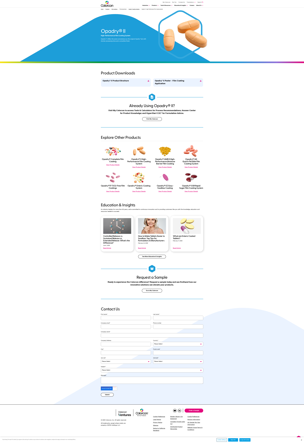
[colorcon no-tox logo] (142, 412)
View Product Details (113, 165)
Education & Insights (180, 5)
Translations (190, 2)
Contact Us (181, 2)
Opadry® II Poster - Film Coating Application (169, 82)
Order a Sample (194, 410)
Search (200, 2)
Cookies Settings (222, 439)
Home (102, 9)
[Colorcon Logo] (108, 4)
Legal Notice (157, 419)
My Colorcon (166, 2)
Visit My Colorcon (152, 119)
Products (154, 5)
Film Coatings (114, 9)
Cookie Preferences (159, 416)
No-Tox (174, 2)
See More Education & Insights (152, 256)
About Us (198, 5)
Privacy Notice (157, 422)
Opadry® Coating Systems (134, 9)
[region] (152, 440)
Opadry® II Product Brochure (116, 81)
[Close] (301, 440)
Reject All (233, 439)
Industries (145, 5)
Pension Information (193, 419)
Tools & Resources (166, 5)
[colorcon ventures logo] (124, 413)
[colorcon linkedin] (179, 411)
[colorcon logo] (107, 413)
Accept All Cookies (245, 439)
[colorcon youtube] (175, 411)
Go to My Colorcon (152, 290)
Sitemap (155, 425)
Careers (192, 5)
